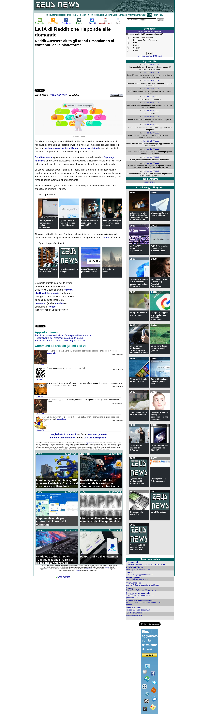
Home (47, 15)
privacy (107, 567)
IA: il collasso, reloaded (108, 270)
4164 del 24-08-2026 (150, 89)
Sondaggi (122, 15)
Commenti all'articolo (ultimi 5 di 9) (60, 346)
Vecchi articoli (150, 182)
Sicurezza (81, 15)
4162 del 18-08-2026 (150, 103)
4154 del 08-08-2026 (150, 157)
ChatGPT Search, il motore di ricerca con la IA (89, 223)
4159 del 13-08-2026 (150, 125)
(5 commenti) (71, 530)
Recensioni (64, 15)
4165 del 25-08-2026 (150, 81)
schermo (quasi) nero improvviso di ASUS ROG (145, 564)
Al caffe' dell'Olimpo (134, 567)
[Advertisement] (56, 68)
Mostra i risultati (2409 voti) (150, 56)
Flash (155, 15)
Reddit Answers (43, 157)
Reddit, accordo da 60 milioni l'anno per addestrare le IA (63, 335)
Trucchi (89, 15)
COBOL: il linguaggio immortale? (139, 575)
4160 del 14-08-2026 (150, 117)
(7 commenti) (71, 454)
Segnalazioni (112, 15)
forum (78, 570)
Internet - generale (133, 578)
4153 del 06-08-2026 (150, 163)
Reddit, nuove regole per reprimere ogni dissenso (111, 223)
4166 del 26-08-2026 (150, 73)
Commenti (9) (116, 95)
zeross (40, 396)
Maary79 (40, 430)
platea (106, 237)
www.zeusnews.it (58, 95)
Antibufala (132, 15)
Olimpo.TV (130, 572)
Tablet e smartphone (134, 613)
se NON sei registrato (95, 437)
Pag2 (161, 15)
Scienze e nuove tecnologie (138, 593)
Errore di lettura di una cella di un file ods (142, 585)
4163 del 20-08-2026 (150, 97)
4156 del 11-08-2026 (151, 141)
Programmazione (133, 583)
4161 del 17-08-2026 (150, 111)
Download (141, 15)
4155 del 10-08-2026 (150, 149)
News (149, 15)
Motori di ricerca (133, 608)
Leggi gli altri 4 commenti (63, 434)
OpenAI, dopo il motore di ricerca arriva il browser (67, 223)
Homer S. (40, 380)
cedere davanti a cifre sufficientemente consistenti (72, 148)
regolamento (90, 443)
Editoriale (54, 15)
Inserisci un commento (62, 437)
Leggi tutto (51, 353)
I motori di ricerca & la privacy (138, 610)
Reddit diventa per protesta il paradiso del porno (59, 338)
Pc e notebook (132, 562)
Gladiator (40, 365)
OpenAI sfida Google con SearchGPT (48, 270)
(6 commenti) (71, 492)
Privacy (129, 588)
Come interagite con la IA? (136, 580)
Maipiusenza (100, 15)
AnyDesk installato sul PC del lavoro (141, 590)
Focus (73, 15)
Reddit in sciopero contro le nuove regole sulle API (60, 340)
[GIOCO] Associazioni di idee (138, 569)
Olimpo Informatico (150, 559)
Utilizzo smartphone (134, 615)
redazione (88, 569)
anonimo (59, 303)
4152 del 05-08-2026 (150, 171)
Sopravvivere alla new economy (140, 600)
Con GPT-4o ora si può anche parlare (89, 270)
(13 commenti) (115, 454)
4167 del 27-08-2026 (150, 64)
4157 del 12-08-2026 (150, 133)
